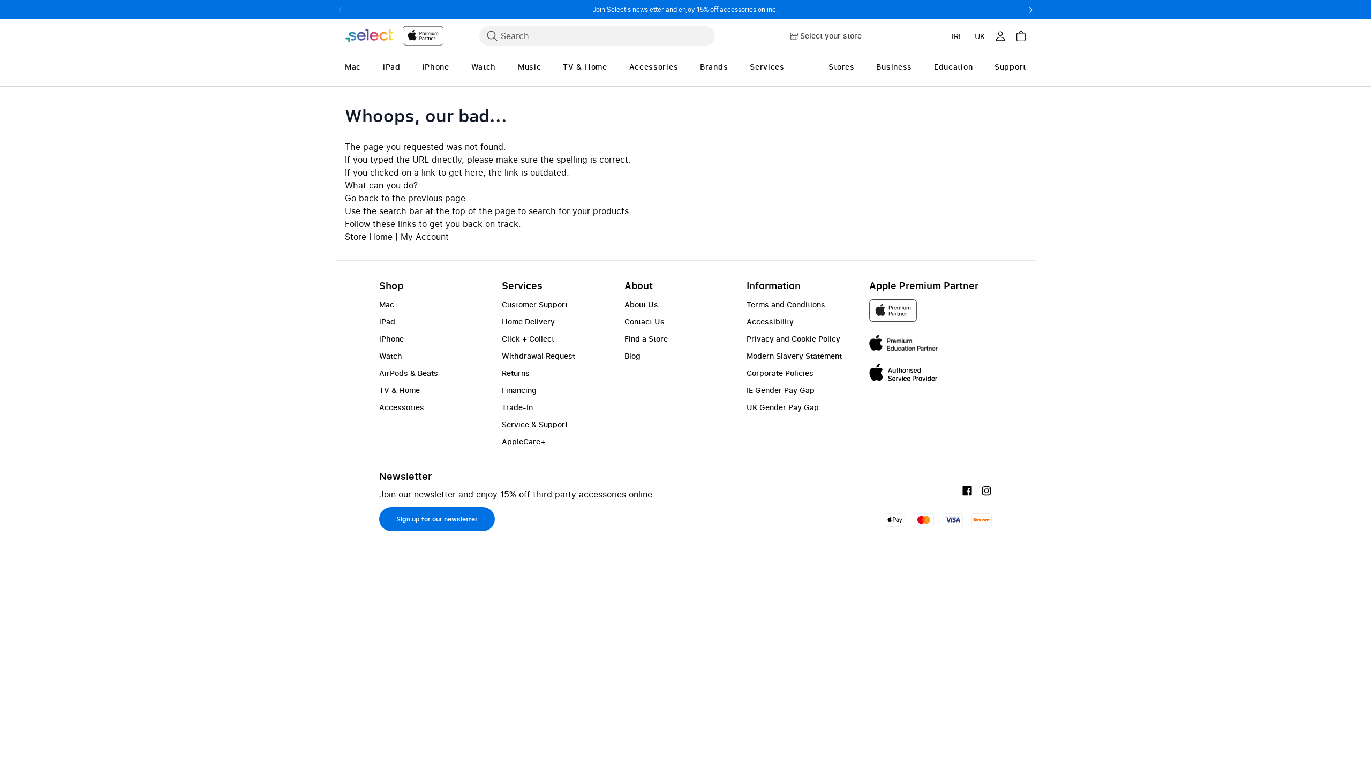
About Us (641, 304)
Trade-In (517, 407)
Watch (390, 356)
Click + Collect (528, 339)
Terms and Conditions (786, 304)
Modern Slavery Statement (794, 356)
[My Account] (1000, 36)
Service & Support (535, 424)
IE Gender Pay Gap (781, 390)
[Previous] (340, 9)
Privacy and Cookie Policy (793, 339)
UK (980, 36)
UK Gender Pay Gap (783, 407)
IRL (957, 36)
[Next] (1031, 9)
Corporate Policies (780, 373)
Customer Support (535, 304)
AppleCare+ (523, 441)
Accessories (401, 407)
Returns (516, 373)
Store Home (369, 237)
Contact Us (644, 321)
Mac (386, 304)
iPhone (391, 339)
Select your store (831, 36)
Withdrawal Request (538, 356)
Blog (632, 356)
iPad (387, 321)
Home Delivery (528, 321)
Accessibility (770, 321)
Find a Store (646, 339)
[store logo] (394, 36)
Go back (362, 198)
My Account (425, 237)
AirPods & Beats (408, 373)
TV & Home (399, 390)
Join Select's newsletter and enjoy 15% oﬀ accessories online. (685, 9)
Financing (519, 390)
